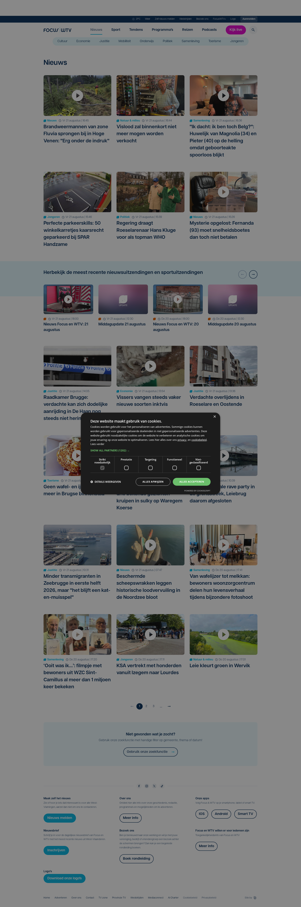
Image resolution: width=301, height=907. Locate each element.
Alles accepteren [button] (191, 481)
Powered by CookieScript (197, 490)
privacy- (182, 439)
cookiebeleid (199, 439)
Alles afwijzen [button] (153, 481)
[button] (150, 450)
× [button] (214, 416)
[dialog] (150, 453)
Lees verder (97, 444)
